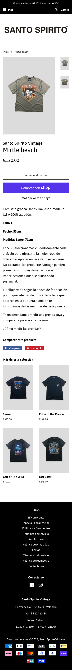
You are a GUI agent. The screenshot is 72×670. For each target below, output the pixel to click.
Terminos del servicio (36, 533)
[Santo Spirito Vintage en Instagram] (40, 585)
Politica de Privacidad (36, 544)
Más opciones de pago (36, 198)
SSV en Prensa (36, 517)
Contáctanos (36, 566)
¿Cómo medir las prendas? (22, 329)
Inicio (6, 51)
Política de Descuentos (36, 528)
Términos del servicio (36, 555)
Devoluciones (36, 539)
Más (10, 9)
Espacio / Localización (36, 522)
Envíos (36, 549)
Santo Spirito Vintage (52, 639)
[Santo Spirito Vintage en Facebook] (31, 585)
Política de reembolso (36, 560)
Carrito (64, 9)
